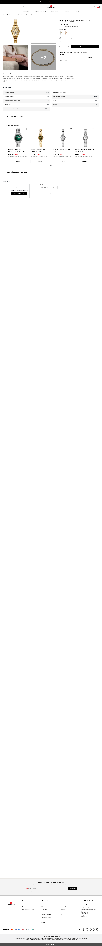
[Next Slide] (95, 146)
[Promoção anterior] (1, 2)
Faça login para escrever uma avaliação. (19, 193)
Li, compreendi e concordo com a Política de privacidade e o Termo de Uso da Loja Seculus (52, 892)
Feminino (9, 14)
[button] (67, 38)
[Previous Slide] (6, 146)
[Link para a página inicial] (4, 14)
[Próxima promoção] (100, 2)
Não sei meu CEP (64, 60)
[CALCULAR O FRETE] (90, 57)
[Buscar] (23, 7)
